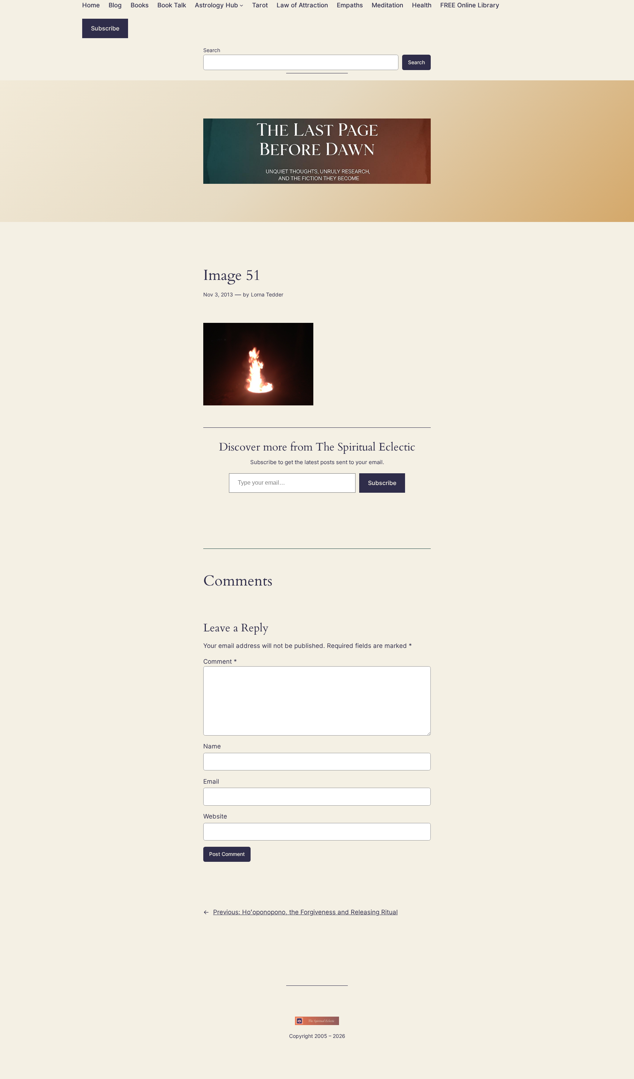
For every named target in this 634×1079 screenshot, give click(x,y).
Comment (220, 661)
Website (215, 816)
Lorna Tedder (267, 294)
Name (212, 746)
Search (211, 50)
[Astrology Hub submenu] (241, 5)
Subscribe (105, 28)
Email (211, 781)
